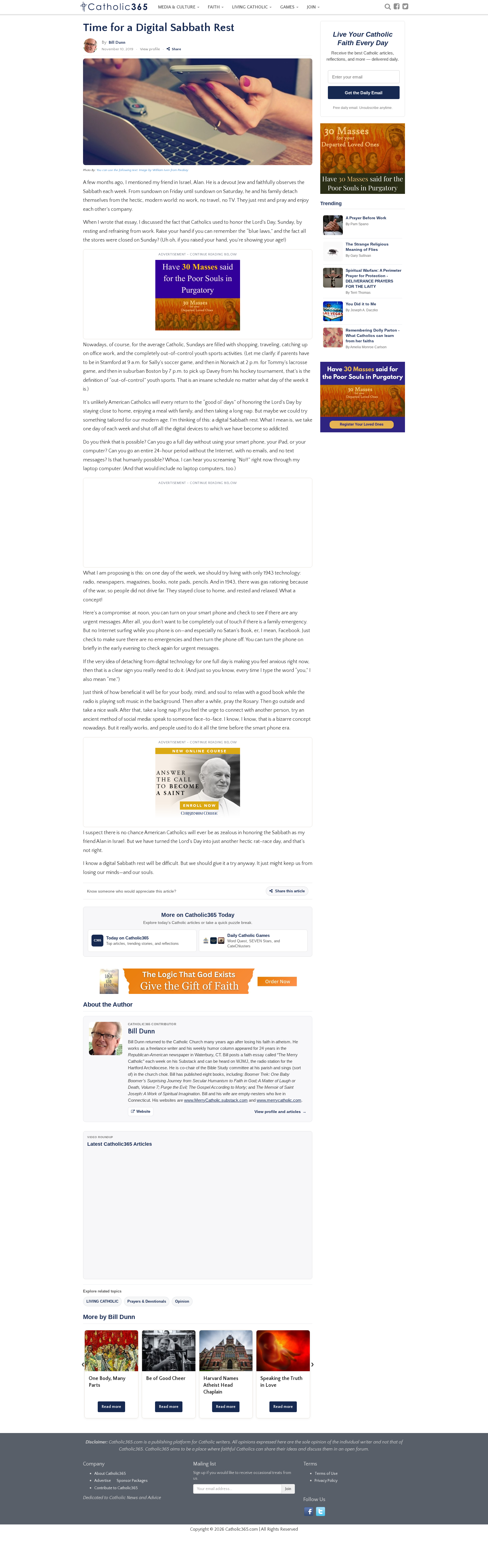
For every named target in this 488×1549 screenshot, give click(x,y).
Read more (111, 1407)
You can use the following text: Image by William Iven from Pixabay (142, 170)
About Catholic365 (110, 1473)
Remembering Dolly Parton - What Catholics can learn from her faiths (373, 335)
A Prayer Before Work (366, 218)
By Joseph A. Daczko (362, 310)
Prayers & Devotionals (146, 1301)
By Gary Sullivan (358, 256)
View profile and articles (280, 1111)
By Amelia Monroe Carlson (366, 347)
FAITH (214, 7)
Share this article (289, 891)
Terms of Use (326, 1473)
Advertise (102, 1480)
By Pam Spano (357, 224)
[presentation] (83, 1364)
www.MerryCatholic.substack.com (216, 1100)
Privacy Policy (326, 1480)
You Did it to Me (361, 304)
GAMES (288, 7)
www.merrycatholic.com (279, 1100)
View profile (150, 49)
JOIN (312, 7)
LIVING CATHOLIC (250, 7)
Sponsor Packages (132, 1480)
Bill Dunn (117, 42)
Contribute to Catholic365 (116, 1488)
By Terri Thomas (358, 293)
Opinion (182, 1301)
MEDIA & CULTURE (177, 7)
